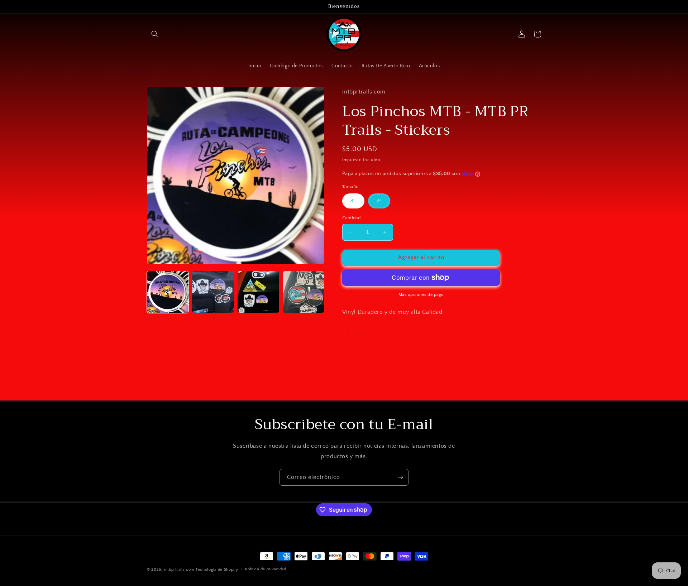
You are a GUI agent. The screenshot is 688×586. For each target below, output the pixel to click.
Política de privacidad (265, 569)
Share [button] (357, 334)
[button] (155, 34)
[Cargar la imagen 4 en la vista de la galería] (303, 292)
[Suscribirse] (400, 477)
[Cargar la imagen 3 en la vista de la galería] (258, 292)
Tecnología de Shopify (217, 569)
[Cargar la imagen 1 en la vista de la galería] (167, 292)
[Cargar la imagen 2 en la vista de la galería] (213, 292)
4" (353, 201)
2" (383, 203)
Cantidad (351, 217)
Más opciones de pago (421, 294)
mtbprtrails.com (179, 569)
